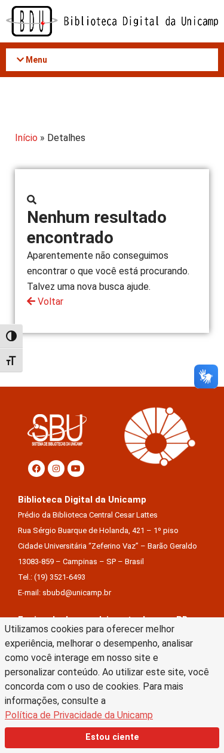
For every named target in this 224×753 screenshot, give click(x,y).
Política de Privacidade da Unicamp (79, 715)
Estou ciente (112, 737)
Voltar (49, 301)
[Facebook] (36, 468)
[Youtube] (75, 468)
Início (26, 137)
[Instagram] (56, 468)
